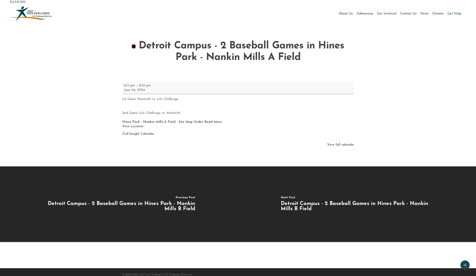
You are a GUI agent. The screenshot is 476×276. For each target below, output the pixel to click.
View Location (133, 126)
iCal (125, 134)
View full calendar (340, 145)
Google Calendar (141, 134)
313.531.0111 (17, 2)
